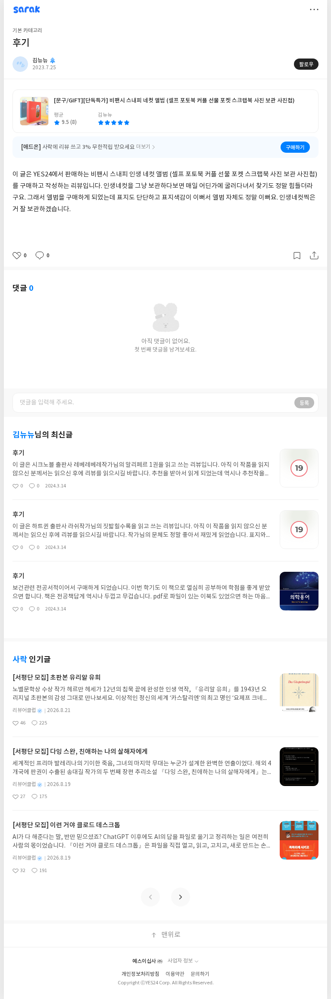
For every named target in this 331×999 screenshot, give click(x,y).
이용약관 (175, 974)
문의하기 (199, 974)
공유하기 (314, 255)
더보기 (314, 9)
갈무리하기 (297, 255)
